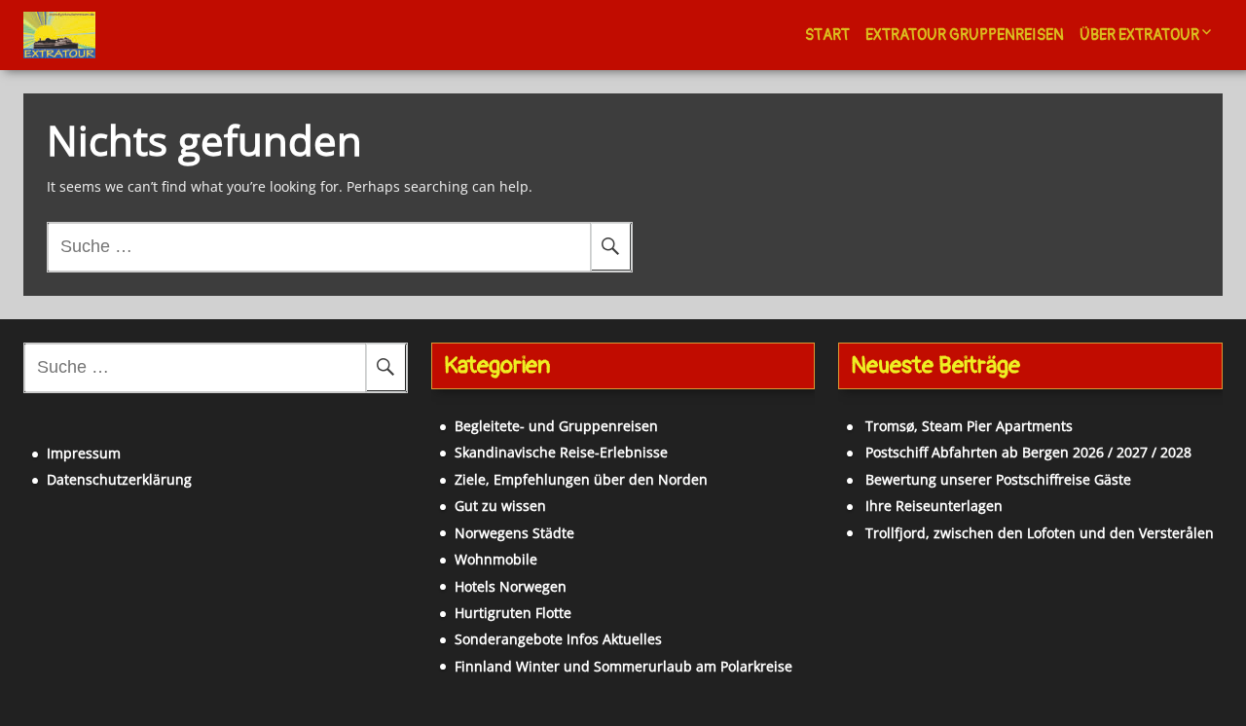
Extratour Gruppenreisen (964, 35)
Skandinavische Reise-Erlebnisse (561, 452)
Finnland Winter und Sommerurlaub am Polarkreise (623, 666)
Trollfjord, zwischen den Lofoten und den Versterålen (1039, 533)
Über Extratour (1139, 35)
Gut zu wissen (500, 505)
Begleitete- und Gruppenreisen (556, 426)
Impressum (84, 453)
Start (827, 35)
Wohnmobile (496, 559)
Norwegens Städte (514, 533)
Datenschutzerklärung (119, 479)
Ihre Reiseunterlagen (934, 505)
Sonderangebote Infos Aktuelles (558, 639)
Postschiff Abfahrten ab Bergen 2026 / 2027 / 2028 (1028, 452)
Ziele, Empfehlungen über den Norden (581, 479)
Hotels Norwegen (511, 586)
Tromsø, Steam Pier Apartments (969, 426)
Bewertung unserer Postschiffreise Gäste (998, 479)
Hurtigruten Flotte (513, 612)
